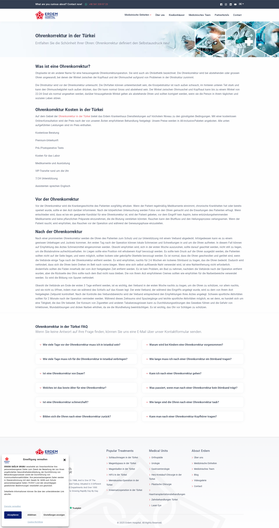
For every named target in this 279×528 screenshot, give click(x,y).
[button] (64, 459)
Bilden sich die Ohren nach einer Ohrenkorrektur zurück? (77, 416)
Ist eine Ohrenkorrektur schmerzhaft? (65, 402)
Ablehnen (31, 515)
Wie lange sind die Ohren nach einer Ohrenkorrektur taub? (184, 402)
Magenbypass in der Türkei (122, 463)
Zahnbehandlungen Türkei (164, 499)
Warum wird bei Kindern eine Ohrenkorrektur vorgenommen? (186, 344)
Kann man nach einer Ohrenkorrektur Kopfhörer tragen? (183, 416)
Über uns (198, 457)
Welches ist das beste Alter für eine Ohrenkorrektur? (74, 387)
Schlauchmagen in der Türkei (123, 457)
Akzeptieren (13, 515)
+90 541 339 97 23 (98, 4)
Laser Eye (156, 505)
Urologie (155, 463)
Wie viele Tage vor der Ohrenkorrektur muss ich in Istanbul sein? (81, 344)
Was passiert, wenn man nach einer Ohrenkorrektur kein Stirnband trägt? (193, 387)
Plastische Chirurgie (161, 484)
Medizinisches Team (204, 469)
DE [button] (240, 4)
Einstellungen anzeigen (54, 515)
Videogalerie (200, 480)
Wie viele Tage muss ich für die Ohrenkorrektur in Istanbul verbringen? (85, 359)
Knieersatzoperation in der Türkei (125, 490)
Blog (196, 474)
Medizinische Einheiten (205, 463)
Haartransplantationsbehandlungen (167, 494)
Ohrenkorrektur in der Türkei (74, 116)
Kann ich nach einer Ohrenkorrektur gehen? (175, 373)
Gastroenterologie (160, 469)
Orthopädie (157, 457)
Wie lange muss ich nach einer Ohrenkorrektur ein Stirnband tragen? (190, 359)
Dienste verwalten (12, 506)
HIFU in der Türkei (118, 474)
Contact (198, 486)
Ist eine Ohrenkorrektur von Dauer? (64, 373)
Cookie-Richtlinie (35, 522)
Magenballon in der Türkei (122, 469)
